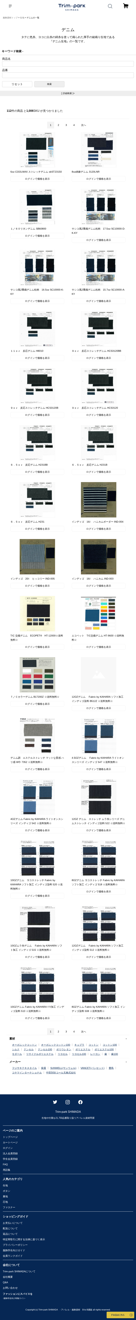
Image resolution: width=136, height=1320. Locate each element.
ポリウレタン (63, 1049)
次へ (83, 125)
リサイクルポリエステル (39, 1054)
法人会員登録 (10, 1153)
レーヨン (95, 1054)
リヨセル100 (79, 1054)
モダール (17, 1054)
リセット (17, 84)
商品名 (6, 58)
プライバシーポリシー (15, 1245)
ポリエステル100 (104, 1049)
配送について (10, 1228)
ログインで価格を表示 (37, 178)
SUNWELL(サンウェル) (63, 1068)
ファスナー (9, 1207)
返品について (10, 1234)
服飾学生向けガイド (14, 1250)
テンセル (29, 1049)
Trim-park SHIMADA (19, 1271)
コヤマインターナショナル (27, 1072)
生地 (5, 1185)
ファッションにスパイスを (18, 1295)
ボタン (6, 1191)
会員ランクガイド (13, 1256)
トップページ (10, 1137)
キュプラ (79, 1045)
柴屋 (43, 1068)
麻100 (114, 1054)
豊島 (111, 1068)
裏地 (5, 1196)
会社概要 (8, 1277)
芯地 (5, 1202)
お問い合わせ (10, 1288)
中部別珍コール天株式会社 (61, 1072)
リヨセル (63, 1054)
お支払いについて (13, 1223)
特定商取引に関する (24, 1239)
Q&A (5, 1282)
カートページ (10, 1142)
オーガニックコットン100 (55, 1045)
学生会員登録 (10, 1159)
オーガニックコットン (24, 1045)
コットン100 (110, 1045)
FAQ (5, 1164)
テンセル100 (45, 1049)
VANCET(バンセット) (92, 1068)
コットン (93, 1045)
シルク (15, 1049)
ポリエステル (82, 1049)
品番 (5, 70)
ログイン (8, 1148)
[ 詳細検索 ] (68, 93)
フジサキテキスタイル (24, 1068)
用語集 (6, 1170)
